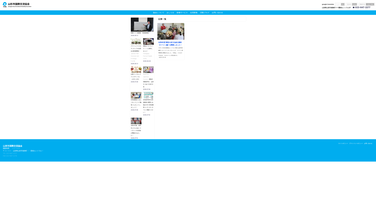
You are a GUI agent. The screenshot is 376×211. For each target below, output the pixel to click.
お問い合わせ (217, 12)
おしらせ (170, 12)
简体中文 (367, 4)
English (340, 4)
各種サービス (182, 12)
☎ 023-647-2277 (361, 7)
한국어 (352, 4)
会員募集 (194, 12)
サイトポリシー (343, 143)
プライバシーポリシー (356, 143)
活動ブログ (204, 12)
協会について (158, 12)
